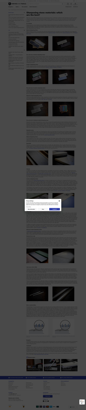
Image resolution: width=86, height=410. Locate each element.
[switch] (82, 403)
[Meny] (84, 400)
